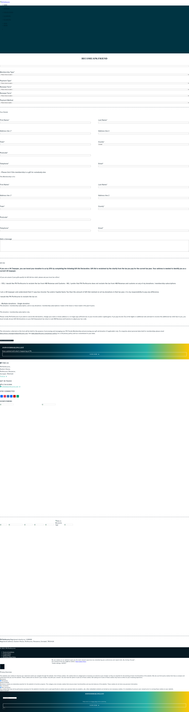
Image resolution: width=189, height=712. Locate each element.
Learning (7, 16)
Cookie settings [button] (56, 663)
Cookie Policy (7, 655)
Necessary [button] (3, 679)
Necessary (5, 680)
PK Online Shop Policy (9, 657)
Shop (5, 23)
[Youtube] (14, 396)
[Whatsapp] (17, 396)
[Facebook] (1, 396)
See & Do (6, 8)
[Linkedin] (11, 396)
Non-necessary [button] (4, 685)
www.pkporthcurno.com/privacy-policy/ (44, 333)
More (6, 25)
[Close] (4, 708)
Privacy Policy (7, 653)
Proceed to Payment (6, 340)
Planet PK (7, 19)
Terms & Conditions (8, 652)
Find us (2, 376)
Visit (5, 5)
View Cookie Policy (80, 661)
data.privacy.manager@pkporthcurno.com (14, 333)
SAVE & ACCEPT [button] (4, 690)
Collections (8, 12)
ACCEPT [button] (63, 663)
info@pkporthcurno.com (10, 386)
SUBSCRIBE (93, 354)
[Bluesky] (8, 396)
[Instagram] (4, 396)
